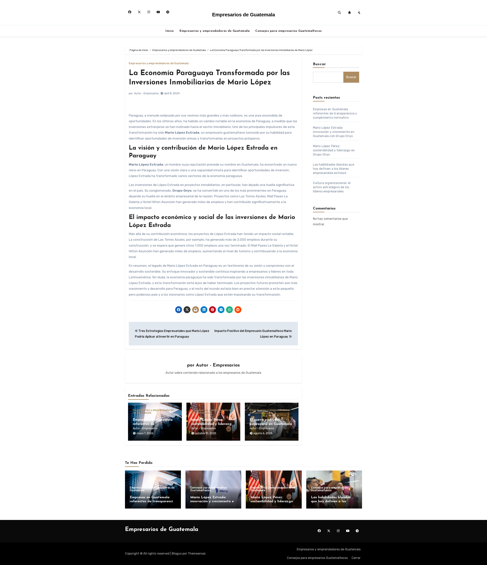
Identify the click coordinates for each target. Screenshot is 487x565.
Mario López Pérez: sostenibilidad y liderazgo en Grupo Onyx (212, 424)
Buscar (319, 64)
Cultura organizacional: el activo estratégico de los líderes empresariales (332, 187)
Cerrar (356, 558)
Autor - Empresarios (146, 93)
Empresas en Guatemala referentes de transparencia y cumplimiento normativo (335, 113)
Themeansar (196, 553)
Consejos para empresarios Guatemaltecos (288, 31)
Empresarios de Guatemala (243, 14)
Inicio (169, 31)
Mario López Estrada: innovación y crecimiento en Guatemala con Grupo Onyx (333, 132)
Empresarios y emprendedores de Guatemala (214, 31)
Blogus (177, 553)
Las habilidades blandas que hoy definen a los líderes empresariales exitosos (333, 169)
